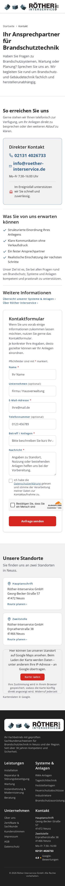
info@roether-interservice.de (29, 166)
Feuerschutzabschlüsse (48, 790)
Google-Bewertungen (46, 857)
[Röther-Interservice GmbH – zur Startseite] (30, 6)
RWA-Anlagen (43, 775)
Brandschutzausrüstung (48, 800)
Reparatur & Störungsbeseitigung (16, 777)
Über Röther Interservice (20, 303)
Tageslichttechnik (46, 780)
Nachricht (17, 450)
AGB (6, 841)
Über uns (10, 817)
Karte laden (32, 677)
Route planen (17, 604)
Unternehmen (25, 384)
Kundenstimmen (14, 831)
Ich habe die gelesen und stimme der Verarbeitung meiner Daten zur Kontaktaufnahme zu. (32, 487)
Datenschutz (12, 846)
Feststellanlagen (45, 785)
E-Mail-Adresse (20, 400)
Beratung (10, 797)
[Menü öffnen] (57, 6)
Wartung (9, 784)
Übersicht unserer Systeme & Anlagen (29, 299)
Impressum (11, 836)
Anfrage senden (32, 521)
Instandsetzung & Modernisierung (15, 790)
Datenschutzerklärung (27, 483)
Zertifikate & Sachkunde (11, 824)
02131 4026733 (30, 155)
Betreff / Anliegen (22, 433)
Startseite (8, 26)
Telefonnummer (26, 417)
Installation (11, 770)
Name (14, 367)
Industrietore (43, 795)
